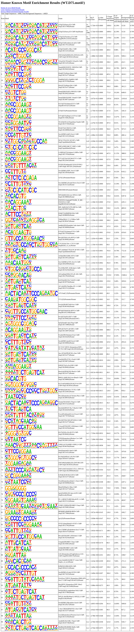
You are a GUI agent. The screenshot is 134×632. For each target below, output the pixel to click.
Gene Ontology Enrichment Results (12, 10)
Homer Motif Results (10, 8)
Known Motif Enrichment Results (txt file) (15, 11)
